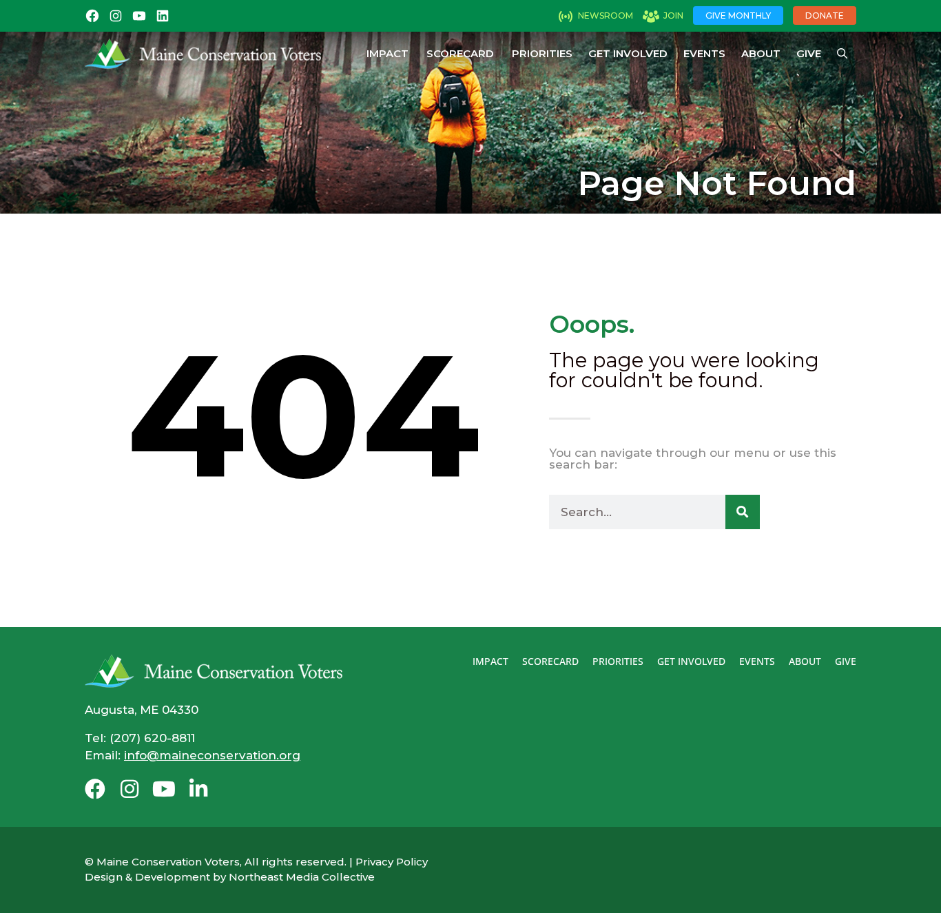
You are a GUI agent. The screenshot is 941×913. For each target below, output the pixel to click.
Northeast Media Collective (302, 876)
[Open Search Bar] (842, 54)
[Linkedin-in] (198, 789)
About (760, 53)
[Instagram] (129, 789)
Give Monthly (738, 15)
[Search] (742, 512)
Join (673, 15)
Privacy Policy (391, 861)
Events (704, 53)
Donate (824, 15)
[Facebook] (95, 789)
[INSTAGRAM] (115, 15)
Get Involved (628, 53)
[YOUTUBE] (139, 15)
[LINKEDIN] (162, 15)
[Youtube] (164, 789)
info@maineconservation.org (212, 755)
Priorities (542, 53)
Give (808, 53)
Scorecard (460, 53)
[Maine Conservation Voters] (203, 54)
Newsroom (605, 15)
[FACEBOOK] (92, 15)
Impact (387, 53)
